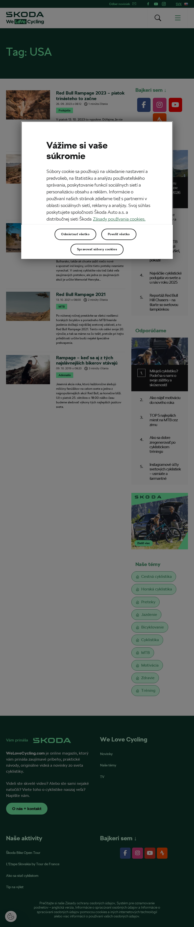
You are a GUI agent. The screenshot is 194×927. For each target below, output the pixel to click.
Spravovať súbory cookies (97, 249)
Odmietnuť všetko (75, 234)
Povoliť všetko (119, 234)
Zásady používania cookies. (119, 219)
